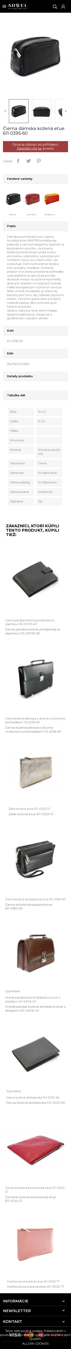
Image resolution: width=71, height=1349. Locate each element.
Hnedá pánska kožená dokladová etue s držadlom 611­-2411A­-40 (35, 1008)
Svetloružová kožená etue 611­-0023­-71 (35, 1286)
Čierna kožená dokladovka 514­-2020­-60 (35, 1103)
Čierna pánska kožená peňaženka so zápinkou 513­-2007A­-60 (32, 631)
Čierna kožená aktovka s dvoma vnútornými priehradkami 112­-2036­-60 (33, 729)
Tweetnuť (28, 161)
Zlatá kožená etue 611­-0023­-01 (31, 814)
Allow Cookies (35, 1343)
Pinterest (39, 161)
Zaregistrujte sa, (29, 148)
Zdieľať (18, 161)
